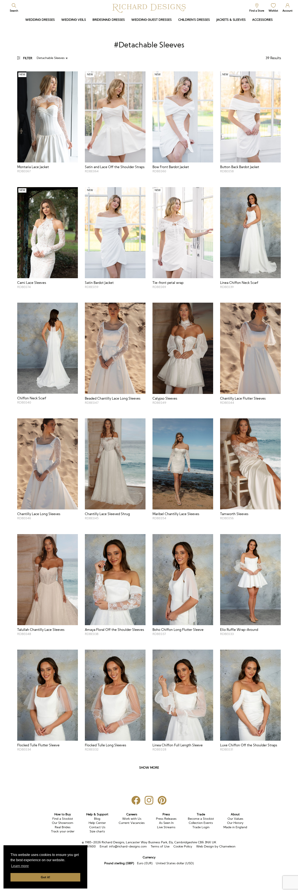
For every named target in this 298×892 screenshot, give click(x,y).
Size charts (97, 831)
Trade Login (200, 827)
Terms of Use (160, 846)
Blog (97, 818)
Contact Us (97, 827)
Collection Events (201, 823)
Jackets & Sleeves (231, 19)
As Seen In (166, 823)
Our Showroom (62, 823)
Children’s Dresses (194, 19)
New (22, 74)
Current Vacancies (132, 823)
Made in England (235, 827)
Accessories (262, 19)
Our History (235, 823)
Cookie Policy (182, 846)
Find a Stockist (62, 818)
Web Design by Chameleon (215, 846)
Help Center (97, 823)
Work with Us (131, 818)
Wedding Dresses (40, 19)
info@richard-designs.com (128, 846)
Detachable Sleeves (51, 58)
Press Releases (166, 818)
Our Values (235, 818)
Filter (27, 58)
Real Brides (62, 827)
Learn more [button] (20, 866)
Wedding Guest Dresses (151, 19)
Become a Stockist (201, 818)
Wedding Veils (73, 19)
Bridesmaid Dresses (108, 19)
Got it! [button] (45, 877)
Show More (149, 767)
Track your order (62, 831)
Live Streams (166, 827)
